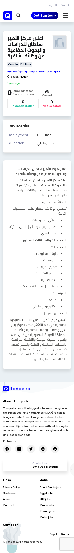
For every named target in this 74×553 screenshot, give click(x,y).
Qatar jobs (46, 517)
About (7, 499)
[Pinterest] (55, 449)
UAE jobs (45, 499)
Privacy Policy (11, 487)
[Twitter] (31, 449)
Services (9, 525)
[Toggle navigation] (65, 15)
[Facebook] (7, 449)
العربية (53, 5)
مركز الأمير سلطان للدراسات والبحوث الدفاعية (32, 71)
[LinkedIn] (19, 449)
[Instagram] (43, 449)
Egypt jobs (46, 493)
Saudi (65, 5)
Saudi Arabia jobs (51, 487)
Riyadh (24, 76)
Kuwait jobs (47, 511)
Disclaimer (9, 493)
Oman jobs (47, 505)
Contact (8, 505)
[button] (18, 15)
